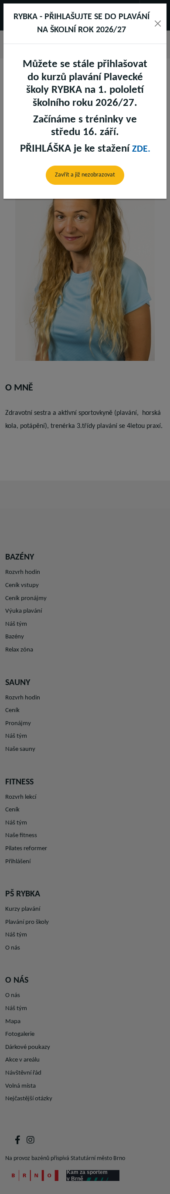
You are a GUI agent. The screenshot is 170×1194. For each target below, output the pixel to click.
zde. (141, 149)
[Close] (157, 23)
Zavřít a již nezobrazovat (85, 175)
